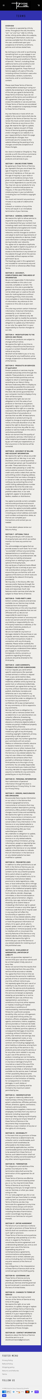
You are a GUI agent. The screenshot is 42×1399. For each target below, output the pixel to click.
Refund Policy (7, 1364)
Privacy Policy (7, 1360)
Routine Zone (11, 1388)
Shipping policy (8, 1367)
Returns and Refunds (10, 1371)
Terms (4, 1374)
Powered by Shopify (22, 1388)
